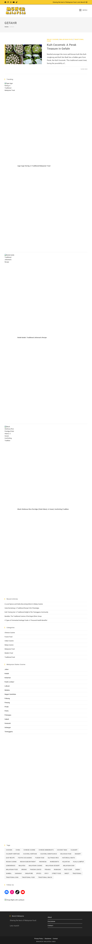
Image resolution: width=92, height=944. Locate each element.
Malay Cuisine (52, 39)
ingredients (54, 861)
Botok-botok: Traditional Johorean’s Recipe (32, 337)
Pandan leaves (35, 869)
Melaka (7, 690)
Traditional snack (45, 877)
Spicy (46, 873)
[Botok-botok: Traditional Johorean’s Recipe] (10, 338)
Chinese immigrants (46, 850)
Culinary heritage (13, 854)
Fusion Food (8, 637)
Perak (7, 707)
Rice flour (68, 869)
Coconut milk (62, 850)
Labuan (7, 686)
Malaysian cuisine (35, 865)
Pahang (7, 698)
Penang (7, 702)
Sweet (67, 873)
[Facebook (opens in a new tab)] (6, 2)
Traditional (77, 873)
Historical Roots (68, 858)
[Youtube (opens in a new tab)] (13, 2)
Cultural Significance (48, 854)
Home (6, 27)
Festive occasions (25, 858)
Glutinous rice (53, 858)
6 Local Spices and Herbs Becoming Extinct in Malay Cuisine (24, 604)
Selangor (8, 727)
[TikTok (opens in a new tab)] (16, 2)
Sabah (7, 719)
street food (56, 873)
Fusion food (39, 858)
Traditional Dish (12, 877)
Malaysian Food (66, 39)
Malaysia (22, 865)
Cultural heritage (30, 854)
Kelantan (8, 678)
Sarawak (8, 723)
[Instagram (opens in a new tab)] (10, 2)
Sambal (8, 873)
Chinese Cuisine (10, 632)
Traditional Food (10, 657)
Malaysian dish (68, 865)
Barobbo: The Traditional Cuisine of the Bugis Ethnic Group (23, 616)
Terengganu (9, 731)
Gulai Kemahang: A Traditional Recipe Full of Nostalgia (22, 608)
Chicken (9, 850)
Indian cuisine (11, 861)
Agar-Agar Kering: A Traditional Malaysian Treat (34, 166)
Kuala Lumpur (9, 682)
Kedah (7, 673)
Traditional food (28, 877)
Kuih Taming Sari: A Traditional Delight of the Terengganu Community (26, 612)
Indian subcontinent (28, 861)
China (18, 850)
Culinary (74, 850)
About (50, 917)
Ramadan (57, 869)
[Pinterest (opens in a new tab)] (8, 2)
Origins (24, 869)
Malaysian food (12, 869)
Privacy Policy (38, 938)
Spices (38, 873)
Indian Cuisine (9, 641)
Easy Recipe (10, 858)
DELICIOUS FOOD (65, 854)
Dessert (78, 854)
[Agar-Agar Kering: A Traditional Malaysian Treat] (10, 166)
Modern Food (9, 653)
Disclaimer (51, 921)
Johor (7, 669)
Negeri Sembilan (10, 694)
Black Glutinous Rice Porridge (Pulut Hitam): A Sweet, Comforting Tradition (43, 509)
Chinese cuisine (29, 850)
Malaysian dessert (53, 865)
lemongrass (10, 865)
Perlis (7, 711)
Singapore (29, 873)
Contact (50, 925)
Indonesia (43, 861)
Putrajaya (8, 715)
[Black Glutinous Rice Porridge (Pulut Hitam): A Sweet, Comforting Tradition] (10, 510)
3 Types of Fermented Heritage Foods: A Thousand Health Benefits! (26, 620)
